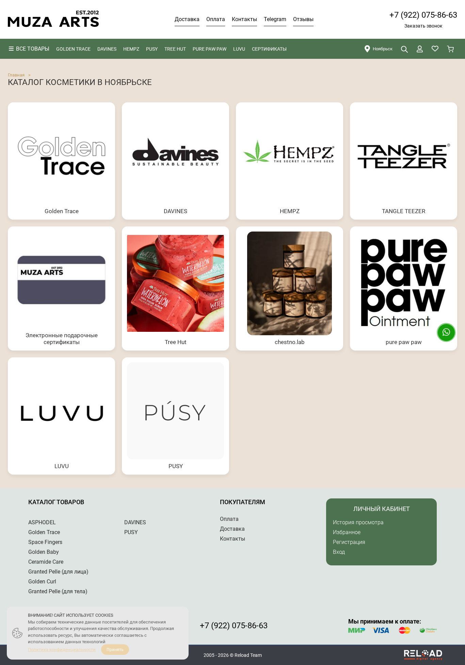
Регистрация (349, 542)
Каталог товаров (56, 502)
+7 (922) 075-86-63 (423, 15)
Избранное (346, 532)
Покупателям (242, 502)
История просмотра (358, 522)
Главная (16, 75)
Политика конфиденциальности (62, 649)
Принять (115, 649)
